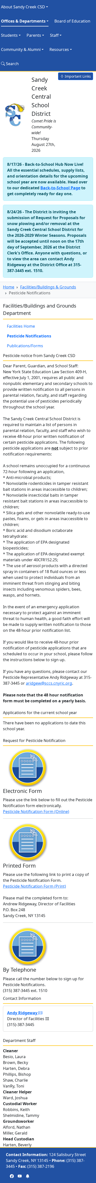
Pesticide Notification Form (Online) (36, 811)
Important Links (77, 76)
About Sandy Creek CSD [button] (23, 7)
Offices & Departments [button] (23, 21)
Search (12, 63)
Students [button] (9, 35)
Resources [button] (59, 49)
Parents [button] (34, 35)
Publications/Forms (25, 345)
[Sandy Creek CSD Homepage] (15, 114)
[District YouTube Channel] (20, 1176)
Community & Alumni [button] (21, 49)
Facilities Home (21, 326)
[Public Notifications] (28, 1176)
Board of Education (72, 21)
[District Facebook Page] (12, 1176)
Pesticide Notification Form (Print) (34, 886)
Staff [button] (54, 35)
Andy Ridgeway (22, 1013)
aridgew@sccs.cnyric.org (49, 683)
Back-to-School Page (60, 188)
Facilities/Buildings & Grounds (48, 287)
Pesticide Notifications (29, 336)
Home (8, 287)
